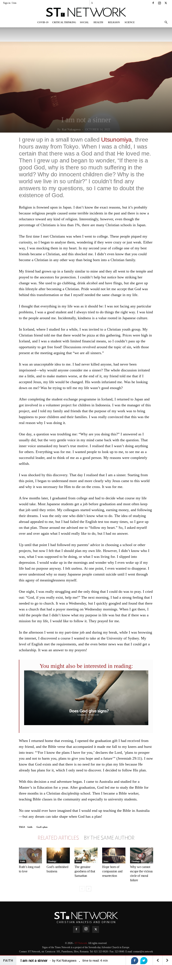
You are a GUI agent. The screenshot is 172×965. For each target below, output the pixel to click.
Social (84, 22)
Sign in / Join (9, 2)
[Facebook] (153, 3)
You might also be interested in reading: (86, 666)
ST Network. (81, 943)
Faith (22, 861)
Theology (52, 861)
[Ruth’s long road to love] (30, 856)
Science (130, 22)
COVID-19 (42, 22)
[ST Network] (86, 12)
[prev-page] (82, 888)
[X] (166, 3)
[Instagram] (159, 3)
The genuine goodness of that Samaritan (84, 871)
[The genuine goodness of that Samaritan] (86, 856)
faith (29, 827)
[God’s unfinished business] (58, 856)
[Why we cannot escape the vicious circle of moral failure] (141, 856)
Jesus (105, 861)
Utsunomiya (116, 139)
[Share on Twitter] (143, 960)
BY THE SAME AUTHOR (109, 838)
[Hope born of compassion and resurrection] (113, 856)
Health (98, 22)
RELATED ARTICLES (58, 838)
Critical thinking (64, 22)
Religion (114, 22)
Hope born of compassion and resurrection (112, 871)
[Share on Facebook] (134, 960)
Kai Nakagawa (71, 129)
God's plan (41, 827)
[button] (166, 22)
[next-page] (88, 888)
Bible (78, 861)
